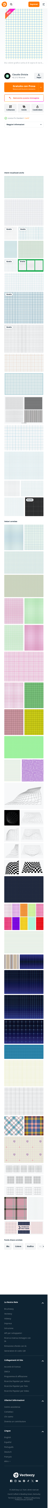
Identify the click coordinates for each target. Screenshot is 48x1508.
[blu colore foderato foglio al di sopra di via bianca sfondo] (12, 987)
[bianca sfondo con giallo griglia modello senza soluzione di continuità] (23, 1394)
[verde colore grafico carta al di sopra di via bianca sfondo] (23, 695)
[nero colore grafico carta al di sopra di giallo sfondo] (13, 938)
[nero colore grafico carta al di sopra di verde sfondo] (13, 885)
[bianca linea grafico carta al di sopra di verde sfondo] (23, 963)
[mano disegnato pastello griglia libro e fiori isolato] (23, 1491)
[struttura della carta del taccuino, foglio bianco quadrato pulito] (15, 551)
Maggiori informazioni (15, 124)
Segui (39, 77)
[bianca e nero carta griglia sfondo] (23, 385)
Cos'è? (27, 118)
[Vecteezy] (4, 4)
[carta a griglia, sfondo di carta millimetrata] (10, 233)
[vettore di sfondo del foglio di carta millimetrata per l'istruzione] (17, 281)
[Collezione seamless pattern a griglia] (23, 456)
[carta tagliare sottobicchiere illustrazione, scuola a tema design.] (23, 1373)
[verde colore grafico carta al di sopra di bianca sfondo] (13, 747)
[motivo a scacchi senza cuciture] (23, 212)
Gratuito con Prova (24, 87)
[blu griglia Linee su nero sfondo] (16, 1283)
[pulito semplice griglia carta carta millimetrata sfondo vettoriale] (10, 297)
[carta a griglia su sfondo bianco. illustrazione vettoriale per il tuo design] (23, 354)
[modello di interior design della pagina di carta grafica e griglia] (17, 311)
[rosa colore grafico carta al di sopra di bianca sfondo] (13, 720)
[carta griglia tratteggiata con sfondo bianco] (23, 483)
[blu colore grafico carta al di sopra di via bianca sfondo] (23, 187)
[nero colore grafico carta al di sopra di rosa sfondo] (13, 912)
